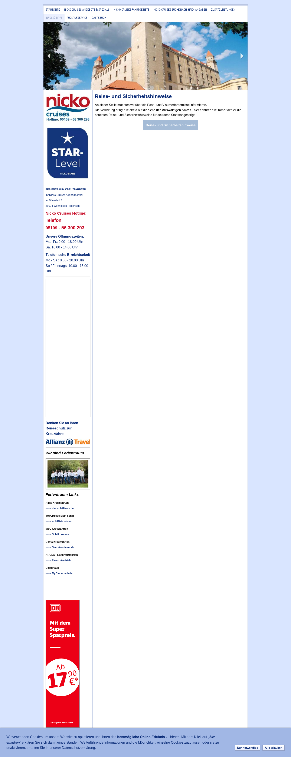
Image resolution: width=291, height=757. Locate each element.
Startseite (53, 9)
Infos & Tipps (54, 17)
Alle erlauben (273, 747)
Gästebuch (99, 17)
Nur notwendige (247, 747)
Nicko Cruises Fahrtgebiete (131, 9)
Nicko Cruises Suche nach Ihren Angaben (180, 9)
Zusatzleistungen (223, 9)
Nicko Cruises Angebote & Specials (86, 9)
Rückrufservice (77, 17)
